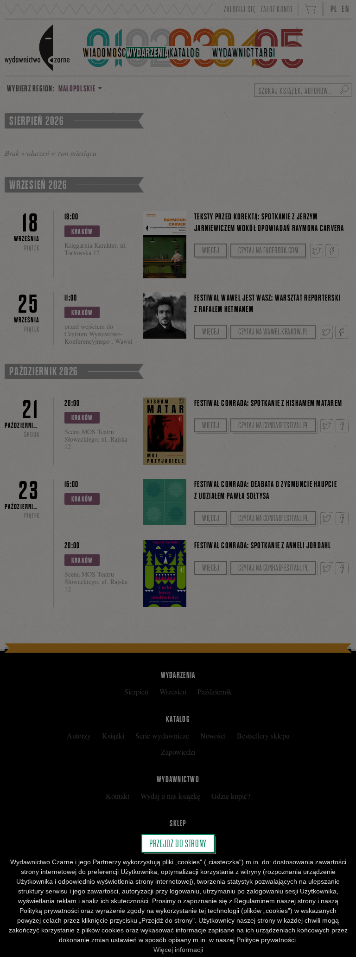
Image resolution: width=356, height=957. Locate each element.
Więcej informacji (178, 949)
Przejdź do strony (178, 843)
